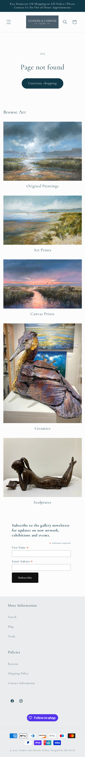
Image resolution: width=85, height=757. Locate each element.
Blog (11, 626)
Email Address (22, 562)
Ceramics (43, 428)
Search (12, 617)
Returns (13, 664)
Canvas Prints (42, 313)
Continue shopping (42, 83)
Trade (11, 636)
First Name (20, 548)
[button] (8, 22)
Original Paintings (42, 186)
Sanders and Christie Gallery (34, 750)
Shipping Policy (18, 673)
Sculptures (42, 502)
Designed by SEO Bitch (62, 750)
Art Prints (42, 250)
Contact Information (21, 683)
